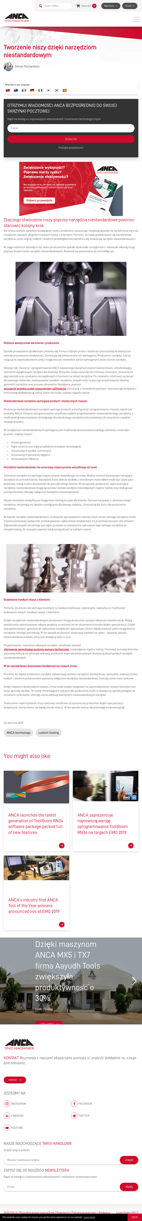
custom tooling (48, 732)
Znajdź (129, 1159)
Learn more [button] (89, 1217)
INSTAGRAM (18, 1103)
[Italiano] (40, 90)
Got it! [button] (135, 1217)
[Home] (17, 17)
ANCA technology (18, 732)
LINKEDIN (17, 1115)
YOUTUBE (17, 1127)
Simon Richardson (27, 66)
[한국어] (57, 90)
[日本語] (48, 90)
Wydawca (104, 1212)
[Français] (24, 90)
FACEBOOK (85, 1103)
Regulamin (63, 1212)
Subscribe (71, 139)
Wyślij (129, 1186)
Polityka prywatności (71, 147)
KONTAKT (13, 1080)
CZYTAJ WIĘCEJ (47, 1024)
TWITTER (83, 1115)
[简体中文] (8, 90)
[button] (134, 981)
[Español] (65, 90)
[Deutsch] (32, 90)
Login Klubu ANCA (127, 1212)
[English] (16, 90)
